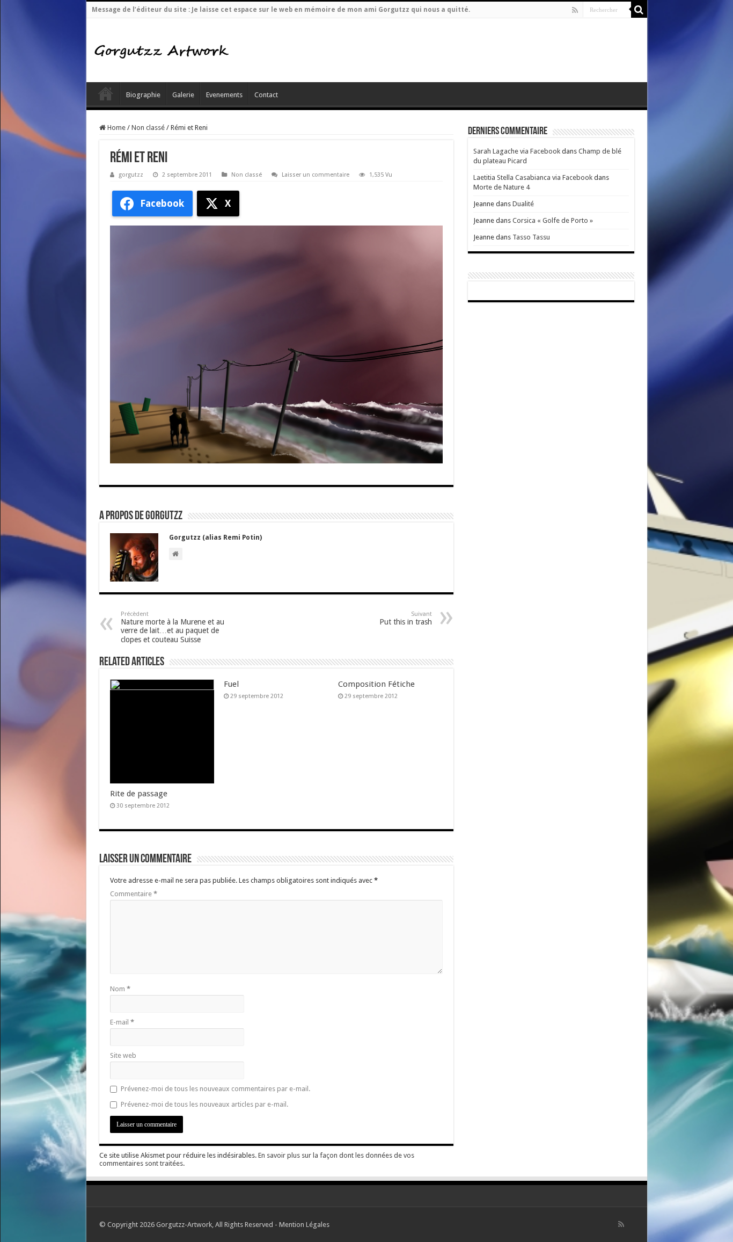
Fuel (231, 684)
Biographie (143, 95)
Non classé (148, 128)
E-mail (122, 1022)
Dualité (523, 204)
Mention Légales (304, 1225)
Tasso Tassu (531, 237)
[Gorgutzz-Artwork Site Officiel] (161, 50)
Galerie (183, 95)
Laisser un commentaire (315, 174)
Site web (123, 1055)
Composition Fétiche (376, 684)
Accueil (106, 93)
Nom (120, 989)
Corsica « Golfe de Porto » (552, 220)
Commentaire (133, 894)
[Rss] (575, 10)
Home (116, 128)
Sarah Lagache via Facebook (516, 151)
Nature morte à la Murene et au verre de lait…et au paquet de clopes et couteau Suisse (172, 627)
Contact (266, 95)
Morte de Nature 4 (501, 187)
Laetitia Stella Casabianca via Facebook (532, 177)
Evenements (224, 95)
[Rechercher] (639, 10)
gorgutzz (131, 174)
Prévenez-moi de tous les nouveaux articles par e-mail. (204, 1104)
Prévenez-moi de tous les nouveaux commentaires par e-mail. (215, 1089)
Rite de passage (138, 793)
